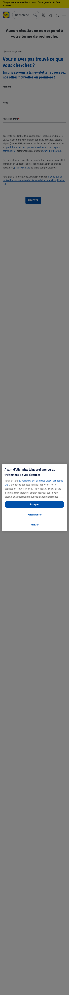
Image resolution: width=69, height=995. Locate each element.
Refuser (35, 524)
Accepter (34, 504)
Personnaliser (34, 514)
